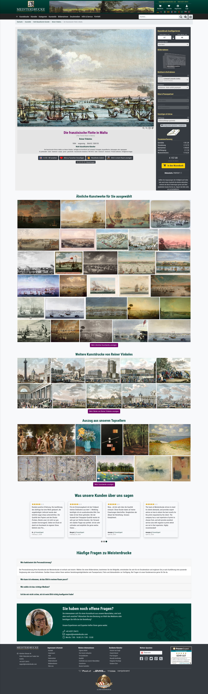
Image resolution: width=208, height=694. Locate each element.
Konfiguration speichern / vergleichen (174, 125)
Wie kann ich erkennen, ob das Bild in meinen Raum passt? (44, 579)
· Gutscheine (82, 663)
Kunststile (52, 17)
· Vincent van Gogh (114, 650)
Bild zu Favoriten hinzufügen (73, 158)
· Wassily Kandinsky (115, 658)
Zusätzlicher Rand (162, 42)
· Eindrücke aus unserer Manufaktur (88, 661)
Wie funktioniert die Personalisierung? (36, 562)
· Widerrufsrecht (52, 661)
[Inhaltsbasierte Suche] (185, 17)
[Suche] (181, 17)
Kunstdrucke (24, 17)
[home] (17, 17)
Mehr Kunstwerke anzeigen (104, 484)
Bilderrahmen (63, 17)
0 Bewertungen (90, 162)
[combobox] (173, 44)
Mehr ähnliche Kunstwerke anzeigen (104, 345)
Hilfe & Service (87, 17)
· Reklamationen (52, 663)
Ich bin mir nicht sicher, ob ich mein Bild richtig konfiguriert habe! (47, 594)
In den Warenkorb (174, 165)
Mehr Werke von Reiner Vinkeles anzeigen (104, 411)
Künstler (34, 17)
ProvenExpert (44, 532)
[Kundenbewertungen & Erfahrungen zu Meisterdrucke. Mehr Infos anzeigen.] (181, 655)
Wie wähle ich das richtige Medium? (35, 587)
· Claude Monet (113, 653)
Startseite (20, 22)
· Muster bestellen (83, 666)
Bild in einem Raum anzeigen (121, 158)
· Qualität (81, 658)
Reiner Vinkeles (56, 22)
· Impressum (51, 653)
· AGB (49, 656)
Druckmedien (75, 17)
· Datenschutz (52, 658)
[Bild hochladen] (190, 17)
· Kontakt (50, 650)
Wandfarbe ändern (97, 158)
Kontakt (97, 16)
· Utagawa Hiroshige (115, 661)
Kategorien (43, 17)
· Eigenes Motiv (82, 650)
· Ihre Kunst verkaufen (84, 653)
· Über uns (51, 666)
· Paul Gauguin (113, 656)
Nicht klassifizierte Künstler (41, 22)
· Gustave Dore (113, 663)
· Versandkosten (83, 656)
